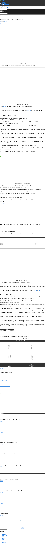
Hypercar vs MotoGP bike (4, 513)
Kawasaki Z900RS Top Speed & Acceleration (6, 380)
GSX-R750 (29, 110)
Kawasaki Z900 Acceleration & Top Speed (7, 330)
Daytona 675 (41, 290)
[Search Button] (7, 13)
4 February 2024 (1, 515)
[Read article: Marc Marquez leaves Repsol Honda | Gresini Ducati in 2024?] (22, 499)
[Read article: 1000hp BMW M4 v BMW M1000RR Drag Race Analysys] (22, 476)
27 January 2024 (1, 481)
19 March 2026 (1, 492)
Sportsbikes (4, 2)
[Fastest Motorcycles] (22, 222)
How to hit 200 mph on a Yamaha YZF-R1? (7, 116)
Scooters (3, 538)
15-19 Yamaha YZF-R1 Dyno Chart (4, 391)
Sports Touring (4, 535)
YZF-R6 (4, 106)
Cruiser (3, 537)
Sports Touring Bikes (5, 4)
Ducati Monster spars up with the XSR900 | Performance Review (11, 119)
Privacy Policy (22, 528)
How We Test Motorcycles (6, 541)
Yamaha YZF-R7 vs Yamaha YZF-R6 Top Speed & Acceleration (10, 419)
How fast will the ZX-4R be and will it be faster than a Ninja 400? (11, 490)
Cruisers (3, 13)
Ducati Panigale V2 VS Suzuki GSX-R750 (6, 327)
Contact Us (22, 527)
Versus (3, 533)
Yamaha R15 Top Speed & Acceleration (5, 386)
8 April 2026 (1, 444)
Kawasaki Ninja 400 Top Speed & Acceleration (8, 453)
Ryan (1, 466)
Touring (3, 536)
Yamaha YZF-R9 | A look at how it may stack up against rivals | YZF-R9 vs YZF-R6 (13, 118)
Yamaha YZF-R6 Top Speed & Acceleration (7, 329)
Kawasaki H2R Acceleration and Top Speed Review (8, 442)
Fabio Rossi (5, 21)
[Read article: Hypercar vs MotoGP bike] (22, 510)
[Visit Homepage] (2, 0)
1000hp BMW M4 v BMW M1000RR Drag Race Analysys (9, 479)
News (3, 1)
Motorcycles (2, 22)
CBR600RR (34, 290)
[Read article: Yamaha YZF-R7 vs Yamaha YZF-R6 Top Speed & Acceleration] (22, 417)
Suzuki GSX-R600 (3, 367)
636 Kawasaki (41, 229)
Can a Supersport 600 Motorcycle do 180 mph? (8, 115)
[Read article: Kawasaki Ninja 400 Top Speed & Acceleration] (22, 451)
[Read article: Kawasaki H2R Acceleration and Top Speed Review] (22, 439)
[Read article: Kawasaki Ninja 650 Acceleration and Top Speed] (22, 428)
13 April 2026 (1, 421)
